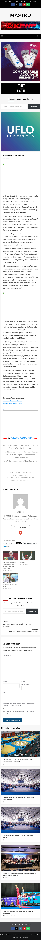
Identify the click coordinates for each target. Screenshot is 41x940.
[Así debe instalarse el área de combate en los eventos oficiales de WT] (20, 782)
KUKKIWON (32, 1)
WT (6, 1)
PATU (9, 1)
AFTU (25, 1)
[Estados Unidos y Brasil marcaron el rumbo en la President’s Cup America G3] (20, 744)
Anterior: (17, 624)
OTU (21, 1)
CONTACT (13, 925)
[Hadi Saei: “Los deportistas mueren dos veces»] (10, 577)
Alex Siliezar (7, 802)
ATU (17, 1)
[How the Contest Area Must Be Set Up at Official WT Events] (20, 820)
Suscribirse (32, 611)
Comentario (7, 655)
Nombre (6, 682)
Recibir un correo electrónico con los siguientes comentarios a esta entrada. (19, 704)
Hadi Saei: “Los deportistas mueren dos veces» (10, 584)
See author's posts (20, 527)
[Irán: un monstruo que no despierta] (27, 555)
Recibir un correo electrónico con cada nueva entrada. (18, 712)
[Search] (38, 36)
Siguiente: (23, 630)
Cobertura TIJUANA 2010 (21, 438)
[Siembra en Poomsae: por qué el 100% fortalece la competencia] (20, 896)
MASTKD (6, 159)
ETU (14, 1)
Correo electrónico (25, 683)
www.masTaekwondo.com (12, 401)
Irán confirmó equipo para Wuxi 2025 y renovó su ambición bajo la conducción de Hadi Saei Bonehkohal (10, 564)
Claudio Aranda (14, 802)
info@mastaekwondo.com (12, 403)
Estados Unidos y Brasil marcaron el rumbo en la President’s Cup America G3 (17, 761)
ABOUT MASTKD (25, 925)
